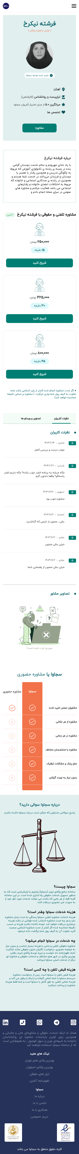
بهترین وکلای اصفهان (39, 1067)
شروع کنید (39, 263)
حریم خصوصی (39, 1117)
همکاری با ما (39, 1110)
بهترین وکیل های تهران (39, 1061)
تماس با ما (39, 1103)
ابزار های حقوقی (39, 1074)
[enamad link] (65, 1132)
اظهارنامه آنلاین (39, 1081)
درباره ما (40, 1096)
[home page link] (6, 6)
